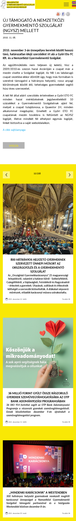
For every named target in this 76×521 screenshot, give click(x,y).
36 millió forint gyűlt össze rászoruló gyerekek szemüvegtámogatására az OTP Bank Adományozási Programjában (38, 397)
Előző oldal (6, 174)
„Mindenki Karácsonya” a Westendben (38, 492)
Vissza (13, 145)
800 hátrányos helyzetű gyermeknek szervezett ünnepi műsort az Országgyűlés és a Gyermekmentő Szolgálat (38, 266)
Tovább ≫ (66, 299)
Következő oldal (69, 174)
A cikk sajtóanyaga (14, 129)
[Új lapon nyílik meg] (62, 16)
